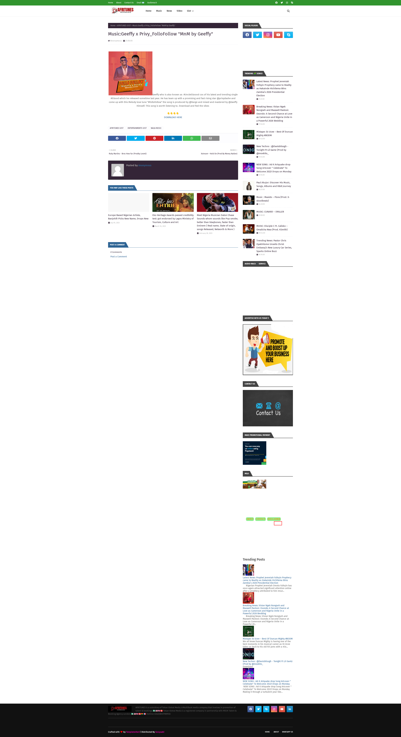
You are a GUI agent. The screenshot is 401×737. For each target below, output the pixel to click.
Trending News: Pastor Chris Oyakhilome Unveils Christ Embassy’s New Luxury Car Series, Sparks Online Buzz (274, 246)
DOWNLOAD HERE (173, 117)
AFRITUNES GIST (124, 25)
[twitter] (282, 2)
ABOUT (250, 519)
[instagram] (287, 2)
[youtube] (278, 35)
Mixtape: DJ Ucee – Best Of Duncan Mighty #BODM (274, 133)
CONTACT (260, 519)
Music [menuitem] (159, 11)
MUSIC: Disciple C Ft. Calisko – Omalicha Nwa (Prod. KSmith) (272, 228)
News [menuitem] (169, 11)
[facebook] (276, 2)
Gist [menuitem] (189, 11)
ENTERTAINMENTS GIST (137, 128)
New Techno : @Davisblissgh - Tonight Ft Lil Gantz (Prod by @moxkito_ (272, 150)
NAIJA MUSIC (156, 128)
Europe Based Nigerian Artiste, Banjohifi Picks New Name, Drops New (128, 217)
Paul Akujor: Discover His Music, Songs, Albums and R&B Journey (273, 184)
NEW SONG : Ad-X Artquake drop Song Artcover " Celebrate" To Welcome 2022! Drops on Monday (273, 168)
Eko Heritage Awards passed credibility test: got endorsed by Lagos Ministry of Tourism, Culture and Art (173, 219)
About (118, 3)
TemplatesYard (133, 732)
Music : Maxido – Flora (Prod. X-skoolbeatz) (273, 199)
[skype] (291, 2)
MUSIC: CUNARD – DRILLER (270, 211)
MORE (277, 523)
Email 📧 (140, 3)
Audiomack (152, 3)
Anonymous (116, 41)
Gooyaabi (159, 732)
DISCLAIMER (274, 519)
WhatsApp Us (287, 732)
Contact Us (129, 3)
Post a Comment (118, 256)
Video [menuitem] (179, 11)
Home (110, 3)
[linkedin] (290, 709)
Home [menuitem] (148, 11)
